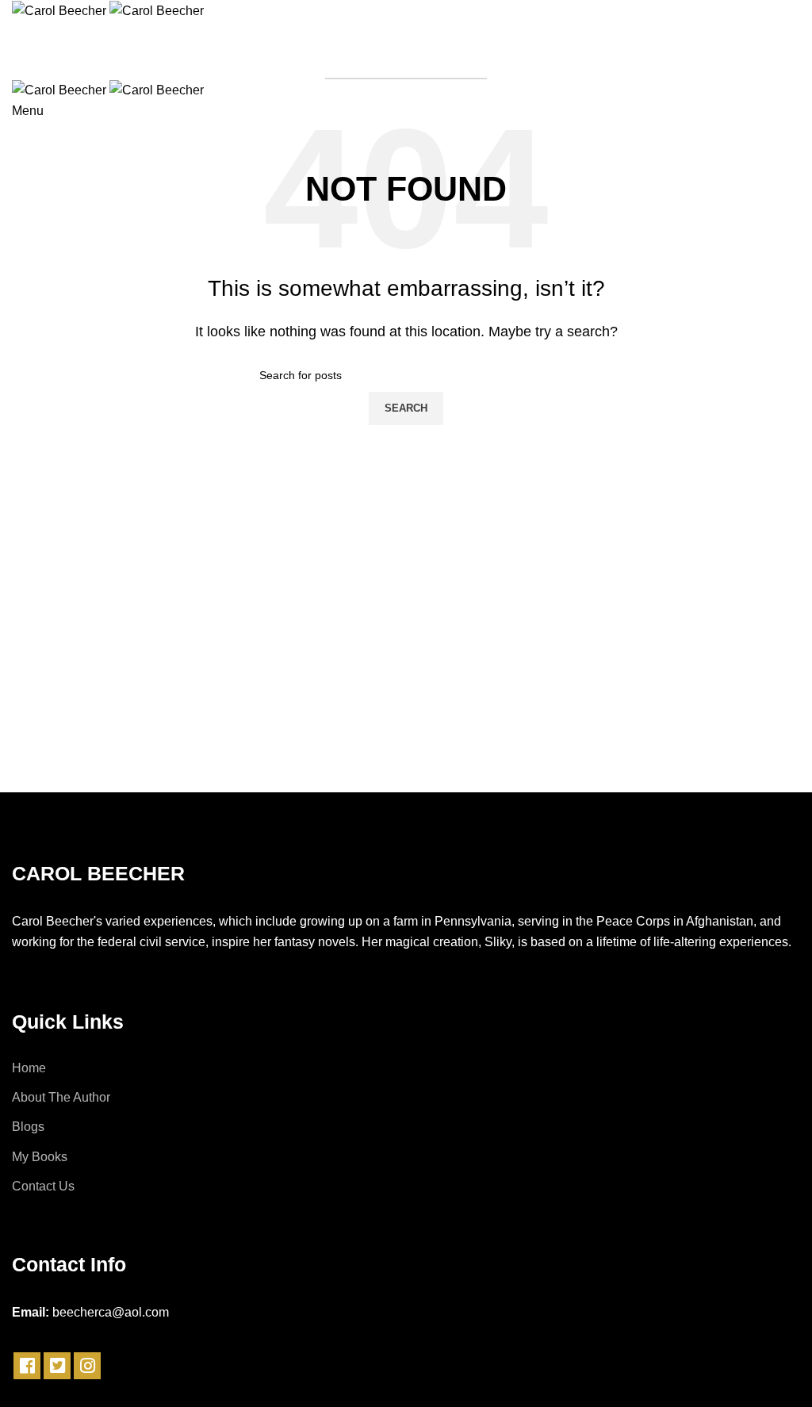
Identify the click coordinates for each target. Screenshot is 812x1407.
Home (29, 1068)
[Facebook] (26, 1365)
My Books (39, 1157)
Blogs (28, 1126)
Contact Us (43, 1186)
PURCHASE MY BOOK (406, 60)
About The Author (61, 1097)
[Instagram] (87, 1365)
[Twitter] (57, 1365)
